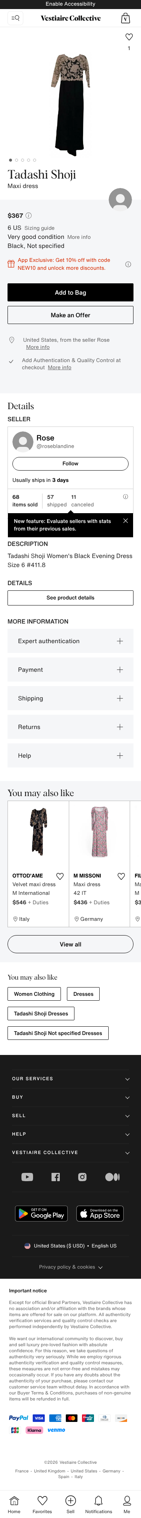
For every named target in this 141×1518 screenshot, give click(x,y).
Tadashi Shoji (42, 175)
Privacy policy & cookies (67, 1266)
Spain (64, 1477)
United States (84, 1471)
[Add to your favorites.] (60, 876)
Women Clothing (34, 994)
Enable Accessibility (70, 4)
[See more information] (128, 264)
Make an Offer (70, 314)
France (22, 1471)
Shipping (30, 698)
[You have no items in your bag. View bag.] (125, 18)
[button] (125, 18)
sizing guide (39, 228)
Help (24, 755)
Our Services (32, 1079)
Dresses (83, 994)
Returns (29, 726)
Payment (30, 669)
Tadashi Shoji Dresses (41, 1014)
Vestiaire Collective (45, 1153)
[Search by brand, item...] (15, 18)
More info (79, 237)
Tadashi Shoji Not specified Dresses (58, 1033)
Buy (17, 1097)
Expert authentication (49, 640)
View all (71, 944)
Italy (78, 1477)
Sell (19, 1116)
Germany (112, 1471)
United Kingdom (49, 1471)
